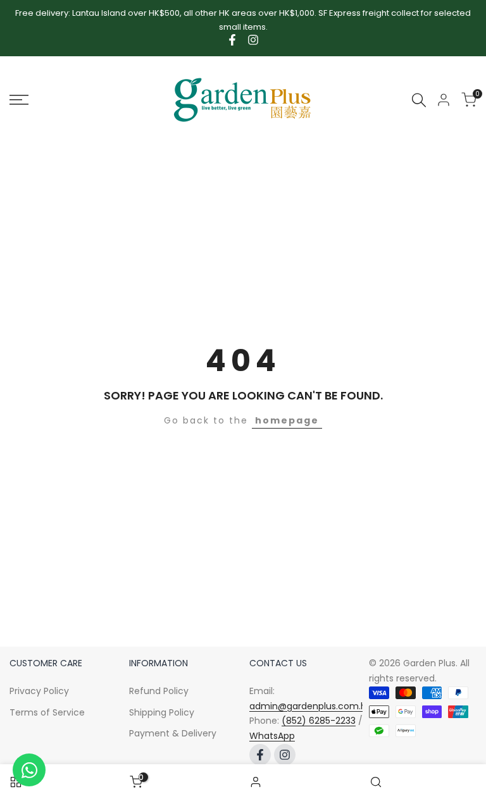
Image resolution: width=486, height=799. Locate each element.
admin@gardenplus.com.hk (310, 706)
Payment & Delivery (172, 733)
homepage (287, 420)
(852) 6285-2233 (319, 720)
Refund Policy (159, 691)
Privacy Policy (39, 691)
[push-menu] (18, 100)
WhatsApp (272, 735)
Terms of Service (47, 712)
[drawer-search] (419, 100)
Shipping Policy (161, 712)
